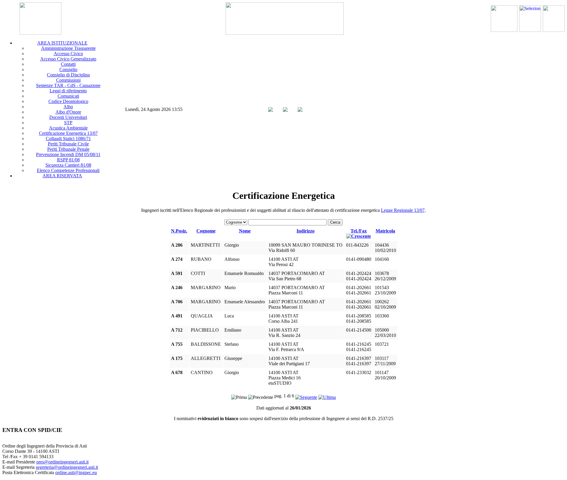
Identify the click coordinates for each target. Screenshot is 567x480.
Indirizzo (305, 230)
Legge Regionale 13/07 (403, 210)
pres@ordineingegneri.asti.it (62, 461)
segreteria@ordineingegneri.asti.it (67, 467)
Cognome (206, 230)
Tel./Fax (359, 230)
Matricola (385, 230)
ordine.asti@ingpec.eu (76, 472)
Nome (245, 230)
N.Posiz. (179, 230)
